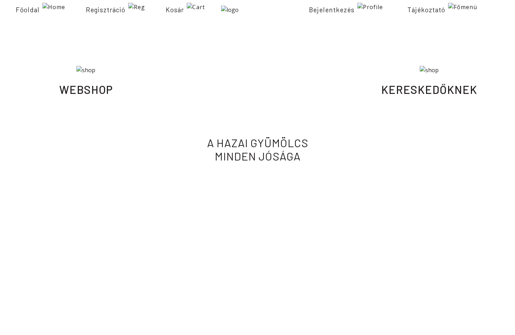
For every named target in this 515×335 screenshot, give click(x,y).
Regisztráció (105, 10)
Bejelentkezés (332, 10)
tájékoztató (426, 10)
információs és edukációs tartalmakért (257, 90)
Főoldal (28, 10)
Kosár (175, 10)
